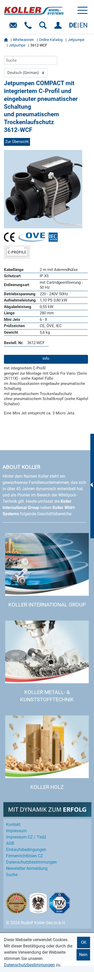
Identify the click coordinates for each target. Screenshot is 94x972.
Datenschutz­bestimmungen (31, 862)
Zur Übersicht (17, 141)
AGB (10, 843)
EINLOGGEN (58, 27)
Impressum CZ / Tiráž (26, 837)
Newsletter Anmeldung (27, 868)
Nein (83, 954)
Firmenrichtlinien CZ (24, 855)
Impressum (16, 830)
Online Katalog (51, 40)
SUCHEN (44, 27)
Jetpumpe (76, 40)
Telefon (29, 27)
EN (83, 25)
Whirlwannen (23, 40)
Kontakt (13, 824)
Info (46, 358)
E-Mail (14, 27)
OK (83, 942)
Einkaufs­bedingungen (26, 849)
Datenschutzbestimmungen (29, 964)
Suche (11, 874)
